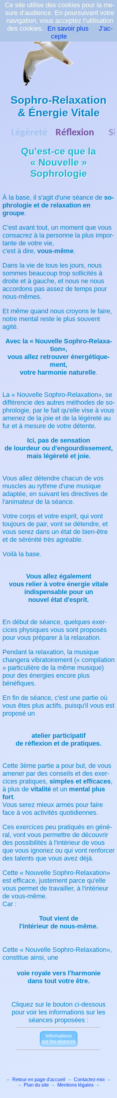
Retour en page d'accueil (38, 1079)
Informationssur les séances (58, 1038)
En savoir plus (67, 28)
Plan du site (36, 1084)
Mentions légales (75, 1084)
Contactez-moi (89, 1079)
